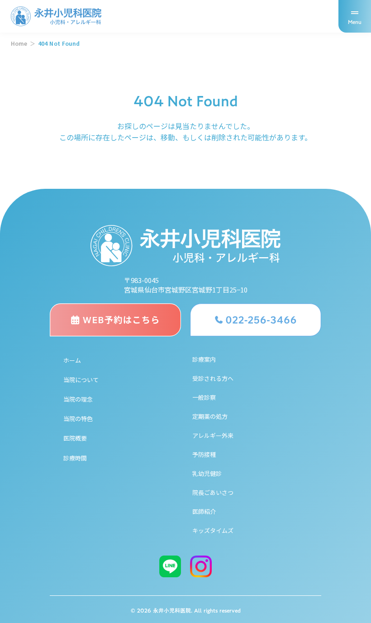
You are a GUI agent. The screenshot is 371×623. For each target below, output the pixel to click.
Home (19, 43)
